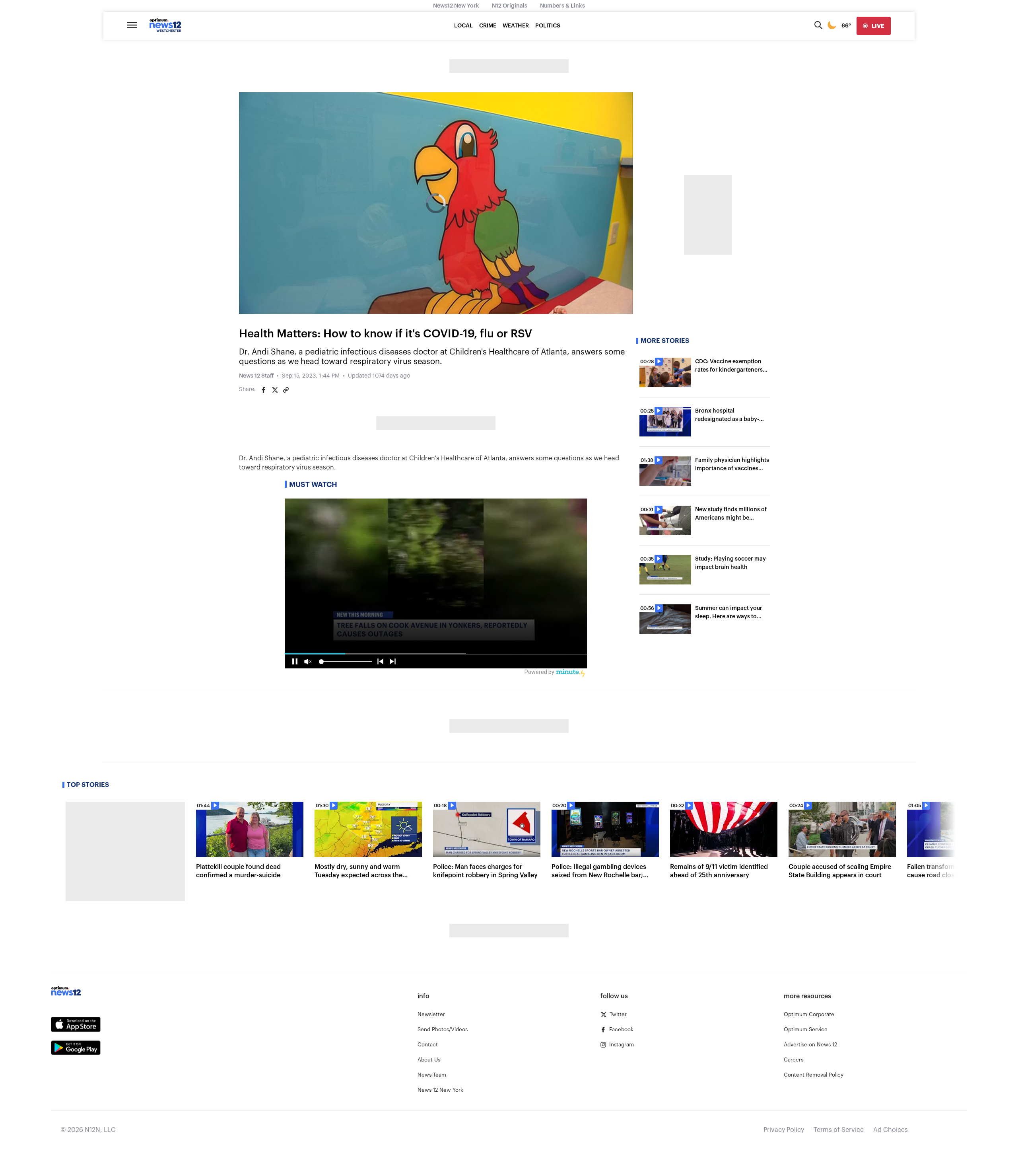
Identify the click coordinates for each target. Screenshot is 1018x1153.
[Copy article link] (286, 390)
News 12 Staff (256, 376)
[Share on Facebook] (263, 390)
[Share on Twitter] (275, 390)
